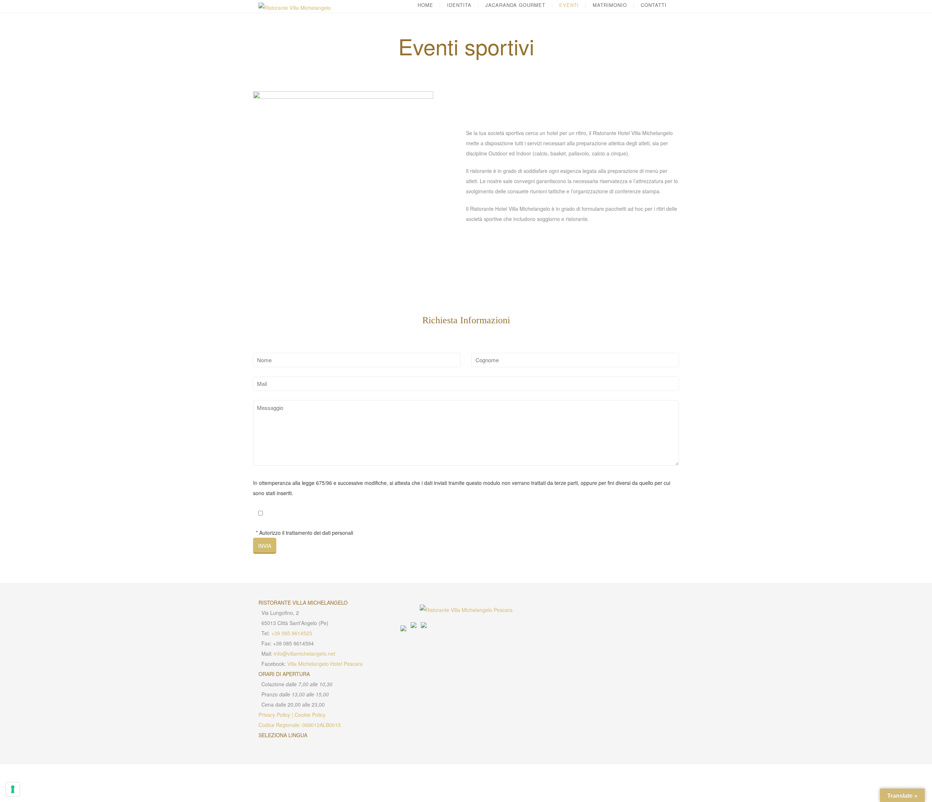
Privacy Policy (274, 714)
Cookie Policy (310, 714)
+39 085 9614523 (291, 633)
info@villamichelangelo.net (304, 653)
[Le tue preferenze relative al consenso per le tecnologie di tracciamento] (13, 789)
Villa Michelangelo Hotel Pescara (325, 663)
